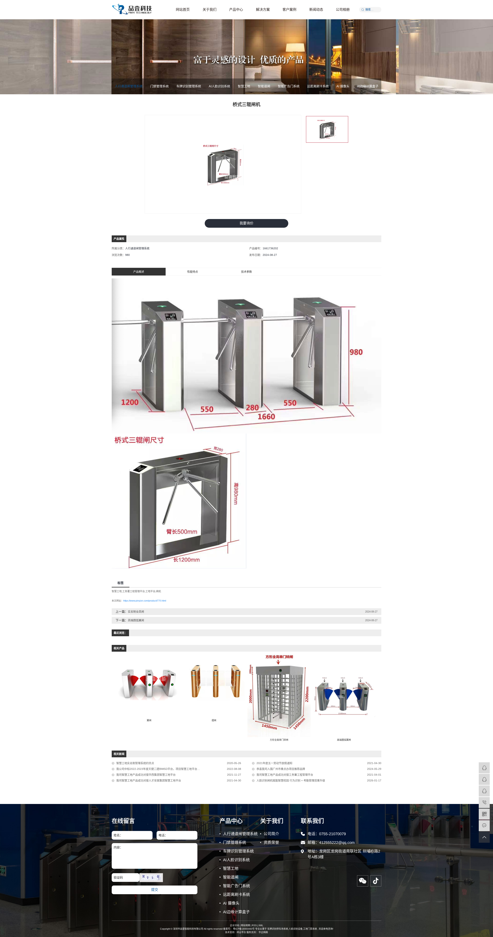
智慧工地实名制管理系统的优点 (135, 763)
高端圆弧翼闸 (136, 620)
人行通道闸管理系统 (129, 86)
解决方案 (263, 10)
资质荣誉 (271, 842)
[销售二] (484, 779)
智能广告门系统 (288, 86)
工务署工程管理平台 (133, 591)
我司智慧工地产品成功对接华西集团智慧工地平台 (146, 774)
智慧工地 (244, 86)
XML (260, 925)
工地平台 (150, 591)
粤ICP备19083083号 (244, 929)
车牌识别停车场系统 (277, 929)
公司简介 (271, 834)
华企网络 (263, 932)
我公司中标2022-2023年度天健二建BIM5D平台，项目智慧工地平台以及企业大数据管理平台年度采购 (177, 768)
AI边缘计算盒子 (367, 86)
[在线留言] (484, 825)
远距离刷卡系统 (318, 86)
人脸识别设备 (296, 929)
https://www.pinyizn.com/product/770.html (144, 600)
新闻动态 (316, 10)
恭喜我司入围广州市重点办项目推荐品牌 (281, 768)
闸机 (158, 591)
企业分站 (234, 925)
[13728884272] (484, 802)
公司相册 (343, 10)
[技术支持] (484, 790)
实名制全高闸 (136, 611)
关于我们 (209, 10)
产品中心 (236, 10)
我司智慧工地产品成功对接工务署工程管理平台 (285, 774)
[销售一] (484, 767)
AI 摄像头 (342, 86)
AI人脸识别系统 (219, 86)
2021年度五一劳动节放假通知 (274, 763)
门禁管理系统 (159, 86)
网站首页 (183, 10)
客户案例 (289, 10)
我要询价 (246, 223)
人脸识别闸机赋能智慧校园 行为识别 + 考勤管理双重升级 (291, 780)
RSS (254, 925)
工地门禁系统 (310, 929)
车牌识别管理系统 (188, 86)
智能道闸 (264, 86)
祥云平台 (241, 932)
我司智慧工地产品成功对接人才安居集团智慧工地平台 (148, 780)
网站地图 (245, 925)
